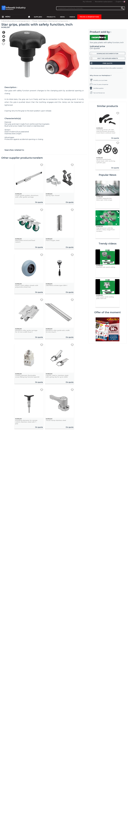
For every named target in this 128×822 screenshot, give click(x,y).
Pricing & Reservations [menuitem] (89, 17)
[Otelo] (107, 329)
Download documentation (107, 53)
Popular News (107, 174)
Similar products (107, 106)
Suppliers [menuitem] (38, 17)
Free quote (107, 63)
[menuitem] (2, 16)
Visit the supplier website (107, 58)
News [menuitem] (62, 17)
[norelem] (107, 37)
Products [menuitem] (51, 17)
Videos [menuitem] (72, 17)
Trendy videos (107, 243)
